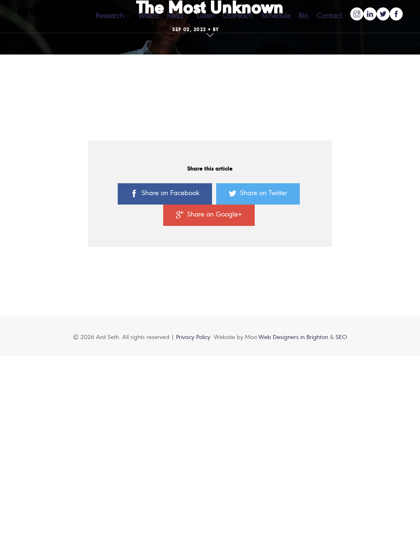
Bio (303, 16)
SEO (341, 337)
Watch (148, 16)
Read (175, 16)
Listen (206, 16)
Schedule (275, 16)
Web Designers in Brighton (294, 337)
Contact (329, 16)
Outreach (238, 16)
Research (110, 16)
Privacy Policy (193, 337)
